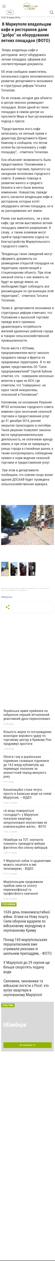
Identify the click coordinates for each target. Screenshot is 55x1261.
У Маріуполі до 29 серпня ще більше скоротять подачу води (26, 967)
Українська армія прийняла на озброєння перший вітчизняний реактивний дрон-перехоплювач (26, 715)
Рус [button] (10, 12)
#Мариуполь (6, 597)
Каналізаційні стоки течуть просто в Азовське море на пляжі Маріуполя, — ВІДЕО (27, 794)
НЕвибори (14, 1024)
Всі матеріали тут (28, 1045)
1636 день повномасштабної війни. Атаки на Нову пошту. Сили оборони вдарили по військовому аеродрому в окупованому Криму (26, 921)
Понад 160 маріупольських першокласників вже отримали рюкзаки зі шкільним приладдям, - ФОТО (27, 946)
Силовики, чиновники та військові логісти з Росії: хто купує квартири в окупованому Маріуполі (26, 988)
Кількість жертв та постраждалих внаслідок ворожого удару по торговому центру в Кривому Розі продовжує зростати (27, 738)
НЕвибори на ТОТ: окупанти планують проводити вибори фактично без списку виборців (25, 844)
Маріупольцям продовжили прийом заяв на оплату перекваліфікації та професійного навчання (23, 888)
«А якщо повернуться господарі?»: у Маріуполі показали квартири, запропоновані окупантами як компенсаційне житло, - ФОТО (25, 818)
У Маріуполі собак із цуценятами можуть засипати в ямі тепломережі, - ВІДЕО (27, 865)
